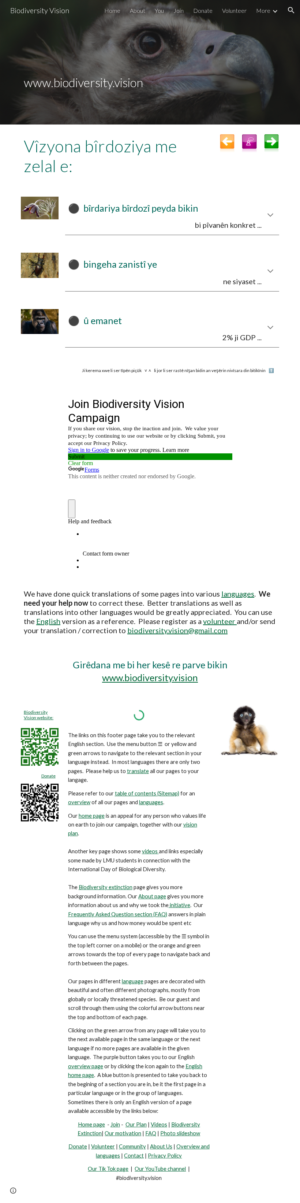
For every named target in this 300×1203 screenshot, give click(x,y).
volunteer (220, 621)
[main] (150, 62)
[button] (291, 10)
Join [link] (178, 10)
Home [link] (112, 10)
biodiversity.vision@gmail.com (177, 630)
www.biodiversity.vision (150, 677)
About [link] (137, 10)
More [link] (263, 10)
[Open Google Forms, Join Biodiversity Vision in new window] (220, 403)
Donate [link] (203, 10)
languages (237, 593)
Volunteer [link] (234, 10)
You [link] (159, 10)
